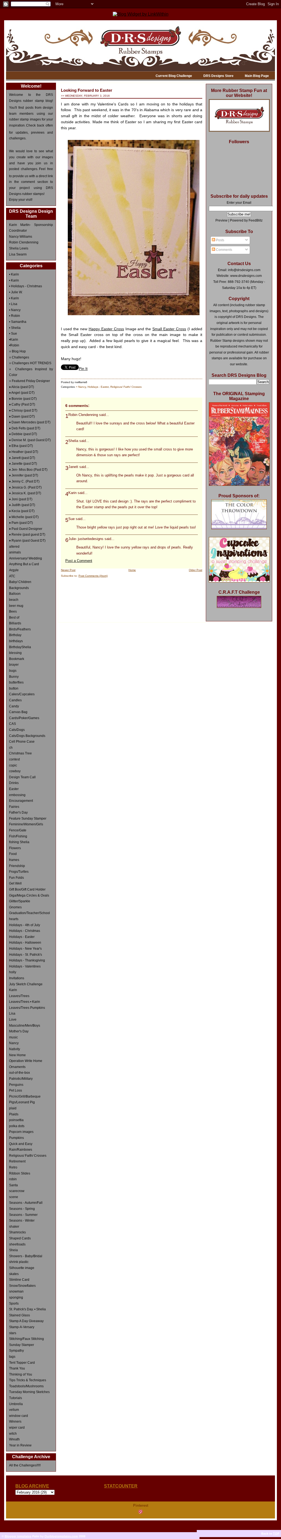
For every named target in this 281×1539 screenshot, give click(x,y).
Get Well (15, 883)
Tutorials (15, 1398)
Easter (14, 789)
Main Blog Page (257, 76)
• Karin (14, 274)
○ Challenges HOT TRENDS (30, 363)
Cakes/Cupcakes (22, 694)
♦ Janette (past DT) (23, 464)
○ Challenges (19, 357)
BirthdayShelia (20, 647)
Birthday (15, 635)
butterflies (16, 682)
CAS (12, 724)
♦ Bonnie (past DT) (23, 399)
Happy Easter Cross (106, 329)
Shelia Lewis (18, 248)
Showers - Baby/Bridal (25, 1256)
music (13, 1037)
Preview (221, 220)
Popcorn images (21, 1132)
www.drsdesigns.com (246, 276)
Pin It (83, 369)
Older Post (195, 570)
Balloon (15, 594)
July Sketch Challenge (26, 984)
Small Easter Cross (169, 329)
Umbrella (16, 1404)
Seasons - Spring (22, 1209)
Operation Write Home (25, 1061)
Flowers (15, 848)
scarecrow (16, 1191)
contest (14, 759)
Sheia (13, 1250)
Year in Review (20, 1445)
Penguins (16, 1085)
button (13, 688)
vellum (14, 1410)
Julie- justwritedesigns (85, 539)
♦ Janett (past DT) (22, 458)
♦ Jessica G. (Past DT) (25, 487)
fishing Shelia (19, 842)
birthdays (16, 641)
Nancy (14, 1043)
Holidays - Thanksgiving (27, 960)
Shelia (73, 441)
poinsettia (16, 1120)
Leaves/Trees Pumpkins (27, 1008)
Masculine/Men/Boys (24, 1025)
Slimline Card (19, 1280)
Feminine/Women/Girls (26, 824)
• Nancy (15, 310)
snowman (16, 1291)
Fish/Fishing (18, 836)
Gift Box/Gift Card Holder (27, 889)
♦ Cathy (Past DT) (22, 404)
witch (13, 1433)
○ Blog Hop (17, 351)
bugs (12, 671)
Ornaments (17, 1067)
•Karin (13, 339)
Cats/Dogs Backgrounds (27, 736)
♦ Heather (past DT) (23, 452)
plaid (12, 1108)
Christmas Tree (20, 753)
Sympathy (16, 1351)
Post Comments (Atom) (93, 575)
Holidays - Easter (22, 937)
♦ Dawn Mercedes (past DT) (29, 422)
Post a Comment (78, 561)
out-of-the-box (19, 1073)
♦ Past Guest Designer (25, 529)
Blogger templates (18, 1536)
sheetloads (17, 1244)
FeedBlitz (256, 220)
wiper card (17, 1427)
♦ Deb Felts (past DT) (24, 428)
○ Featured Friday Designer (29, 381)
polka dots (16, 1126)
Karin (13, 990)
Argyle (14, 570)
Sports (14, 1303)
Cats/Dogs (17, 730)
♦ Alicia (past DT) (21, 387)
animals (15, 552)
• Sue (13, 333)
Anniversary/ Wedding (25, 558)
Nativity (14, 1049)
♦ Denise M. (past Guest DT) (30, 440)
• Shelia (15, 328)
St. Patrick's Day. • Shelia (27, 1309)
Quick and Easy (20, 1144)
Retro (13, 1167)
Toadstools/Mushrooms (26, 1386)
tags (12, 1357)
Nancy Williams (20, 237)
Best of (14, 617)
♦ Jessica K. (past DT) (25, 493)
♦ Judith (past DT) (22, 505)
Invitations (16, 978)
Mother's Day (19, 1031)
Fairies (14, 807)
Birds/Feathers (20, 629)
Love (12, 1019)
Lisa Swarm (18, 254)
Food (13, 854)
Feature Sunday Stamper (27, 818)
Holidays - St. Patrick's (25, 955)
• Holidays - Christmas (25, 286)
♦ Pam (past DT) (21, 523)
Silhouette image (21, 1268)
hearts (13, 919)
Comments (223, 250)
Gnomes (15, 907)
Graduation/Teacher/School (29, 913)
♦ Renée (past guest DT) (27, 534)
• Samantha (17, 322)
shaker (14, 1226)
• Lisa (13, 304)
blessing (15, 653)
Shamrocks (17, 1232)
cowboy (15, 771)
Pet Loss (15, 1090)
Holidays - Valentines (25, 966)
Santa (13, 1185)
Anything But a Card (24, 564)
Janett (73, 467)
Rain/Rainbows (20, 1150)
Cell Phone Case (22, 741)
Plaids (13, 1114)
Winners (15, 1421)
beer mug (16, 606)
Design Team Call (22, 777)
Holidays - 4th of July (24, 925)
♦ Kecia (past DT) (22, 511)
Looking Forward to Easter (86, 90)
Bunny (14, 677)
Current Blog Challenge (174, 76)
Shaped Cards (20, 1238)
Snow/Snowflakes (22, 1286)
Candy (14, 706)
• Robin (14, 316)
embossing (17, 795)
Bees (13, 611)
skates (14, 1274)
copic (13, 765)
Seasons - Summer (23, 1215)
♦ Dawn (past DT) (22, 416)
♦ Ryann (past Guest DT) (27, 540)
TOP (276, 1533)
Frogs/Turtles (19, 872)
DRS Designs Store (218, 76)
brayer (14, 665)
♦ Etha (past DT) (21, 446)
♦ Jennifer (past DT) (23, 475)
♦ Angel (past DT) (22, 393)
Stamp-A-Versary (21, 1327)
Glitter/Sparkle (19, 901)
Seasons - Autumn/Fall (26, 1203)
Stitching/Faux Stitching (26, 1339)
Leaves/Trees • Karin (24, 1002)
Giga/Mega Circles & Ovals (29, 895)
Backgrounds (19, 588)
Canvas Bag (18, 712)
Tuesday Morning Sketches (29, 1392)
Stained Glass (19, 1315)
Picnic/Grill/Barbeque (25, 1096)
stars (12, 1333)
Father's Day (18, 812)
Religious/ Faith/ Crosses (27, 1156)
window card (18, 1416)
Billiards (15, 623)
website (241, 364)
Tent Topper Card (22, 1363)
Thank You (17, 1368)
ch (11, 748)
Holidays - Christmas (24, 931)
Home (132, 570)
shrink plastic (19, 1262)
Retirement (17, 1161)
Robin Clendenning (23, 242)
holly (12, 972)
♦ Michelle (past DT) (24, 517)
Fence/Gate (17, 830)
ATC (12, 576)
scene (13, 1197)
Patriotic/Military (21, 1079)
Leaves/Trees (19, 996)
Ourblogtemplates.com (61, 1536)
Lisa (12, 1013)
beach (13, 600)
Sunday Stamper (21, 1345)
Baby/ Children (20, 582)
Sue (71, 519)
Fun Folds (16, 878)
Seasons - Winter (22, 1220)
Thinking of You (20, 1374)
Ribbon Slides (19, 1173)
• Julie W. (16, 292)
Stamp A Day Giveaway (26, 1321)
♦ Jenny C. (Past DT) (24, 481)
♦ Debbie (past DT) (23, 434)
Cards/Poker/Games (24, 718)
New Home (17, 1055)
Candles (15, 700)
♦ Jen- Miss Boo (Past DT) (28, 470)
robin (13, 1179)
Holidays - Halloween (25, 942)
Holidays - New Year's (25, 949)
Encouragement (21, 801)
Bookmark (16, 659)
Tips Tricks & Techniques (27, 1380)
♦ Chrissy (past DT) (23, 410)
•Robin (14, 345)
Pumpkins (16, 1138)
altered (14, 547)
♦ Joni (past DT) (20, 499)
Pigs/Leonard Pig (22, 1102)
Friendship (17, 866)
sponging (16, 1297)
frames (14, 860)
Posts (219, 240)
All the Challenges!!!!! (25, 1465)
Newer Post (68, 570)
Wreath (14, 1439)
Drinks (14, 783)
